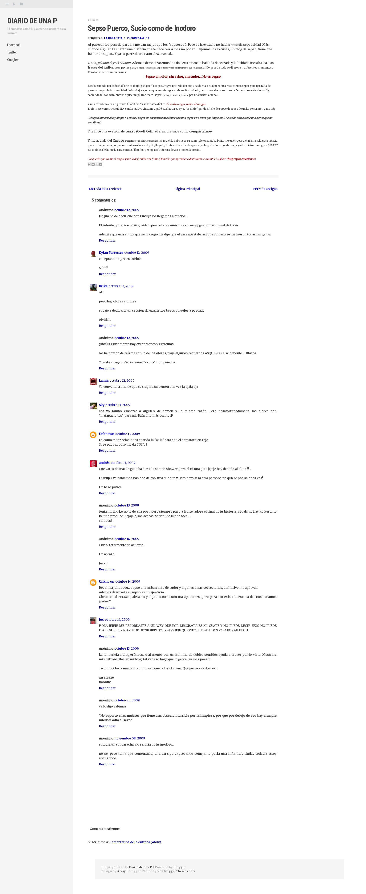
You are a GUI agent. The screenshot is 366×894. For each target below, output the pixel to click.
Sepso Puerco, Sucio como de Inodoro (142, 28)
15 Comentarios (138, 38)
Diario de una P (32, 20)
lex (101, 619)
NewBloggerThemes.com (176, 871)
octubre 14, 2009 (126, 539)
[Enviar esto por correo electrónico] (90, 164)
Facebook (13, 45)
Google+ (12, 60)
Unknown (106, 434)
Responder (107, 240)
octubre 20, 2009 (127, 700)
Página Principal (187, 189)
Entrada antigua (265, 189)
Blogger (179, 867)
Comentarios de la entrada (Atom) (135, 842)
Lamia (103, 380)
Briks (103, 286)
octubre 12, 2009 (126, 210)
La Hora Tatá (113, 38)
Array (121, 871)
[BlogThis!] (93, 164)
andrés (104, 463)
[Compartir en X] (97, 164)
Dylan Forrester (111, 252)
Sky (101, 405)
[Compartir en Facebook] (100, 164)
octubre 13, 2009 (118, 405)
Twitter (12, 52)
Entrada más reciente (105, 189)
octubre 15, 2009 (126, 648)
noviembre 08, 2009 (129, 738)
